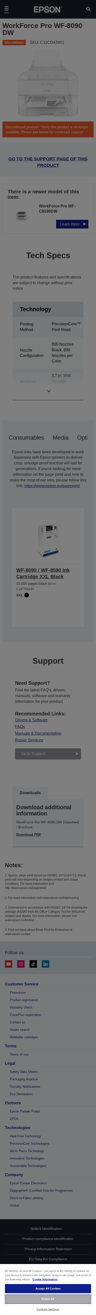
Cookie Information (45, 1279)
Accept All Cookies (48, 1288)
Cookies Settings (48, 1309)
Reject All (48, 1298)
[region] (48, 1289)
